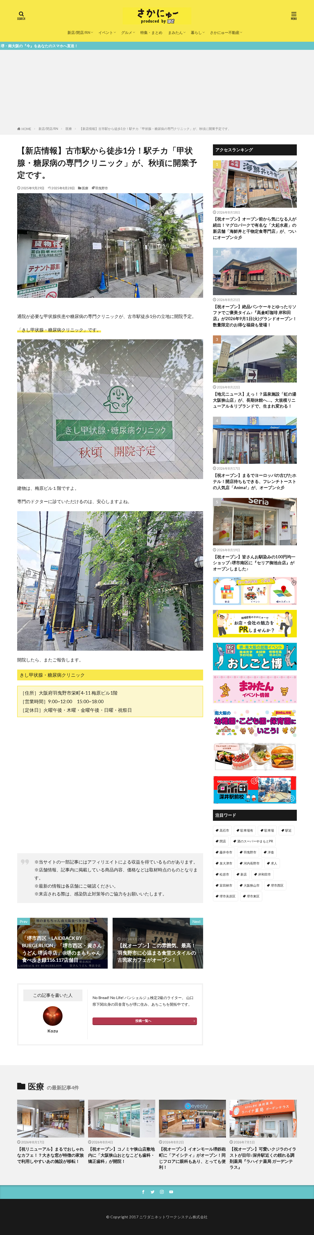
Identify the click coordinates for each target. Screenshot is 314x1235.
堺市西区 (277, 885)
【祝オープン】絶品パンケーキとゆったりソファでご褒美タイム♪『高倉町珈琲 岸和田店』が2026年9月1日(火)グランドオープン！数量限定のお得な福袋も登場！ (255, 315)
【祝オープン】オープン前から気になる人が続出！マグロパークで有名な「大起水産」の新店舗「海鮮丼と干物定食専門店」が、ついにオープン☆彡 (254, 228)
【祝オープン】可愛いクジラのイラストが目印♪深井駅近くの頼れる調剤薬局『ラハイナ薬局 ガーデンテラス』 (263, 1158)
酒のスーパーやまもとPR (255, 841)
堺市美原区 (228, 896)
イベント (105, 32)
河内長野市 (252, 863)
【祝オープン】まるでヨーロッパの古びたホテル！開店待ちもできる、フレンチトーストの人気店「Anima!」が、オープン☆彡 (254, 481)
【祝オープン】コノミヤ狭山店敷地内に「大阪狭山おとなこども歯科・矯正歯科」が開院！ (121, 1155)
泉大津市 (226, 863)
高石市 (224, 830)
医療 (68, 129)
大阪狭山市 (252, 885)
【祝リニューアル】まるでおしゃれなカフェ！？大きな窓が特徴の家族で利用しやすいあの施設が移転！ (50, 1155)
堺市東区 (253, 896)
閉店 (223, 841)
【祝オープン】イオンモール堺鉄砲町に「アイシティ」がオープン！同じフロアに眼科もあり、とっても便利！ (192, 1158)
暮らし (196, 32)
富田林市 (226, 885)
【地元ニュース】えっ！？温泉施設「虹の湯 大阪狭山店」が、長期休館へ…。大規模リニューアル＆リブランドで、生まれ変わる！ (254, 400)
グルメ (126, 32)
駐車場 (269, 830)
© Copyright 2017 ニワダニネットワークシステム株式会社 (157, 1217)
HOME (26, 129)
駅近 (288, 830)
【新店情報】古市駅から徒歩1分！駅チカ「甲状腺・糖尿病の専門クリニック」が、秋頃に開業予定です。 (155, 129)
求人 (274, 863)
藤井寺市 (226, 852)
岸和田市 (264, 874)
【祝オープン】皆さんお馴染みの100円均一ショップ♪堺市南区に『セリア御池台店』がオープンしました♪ (254, 563)
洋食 (271, 852)
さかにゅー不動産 (224, 32)
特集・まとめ (151, 32)
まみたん (175, 32)
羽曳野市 (101, 188)
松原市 (224, 874)
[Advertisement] (157, 89)
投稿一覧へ (143, 1021)
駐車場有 (246, 830)
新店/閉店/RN (78, 32)
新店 (243, 874)
